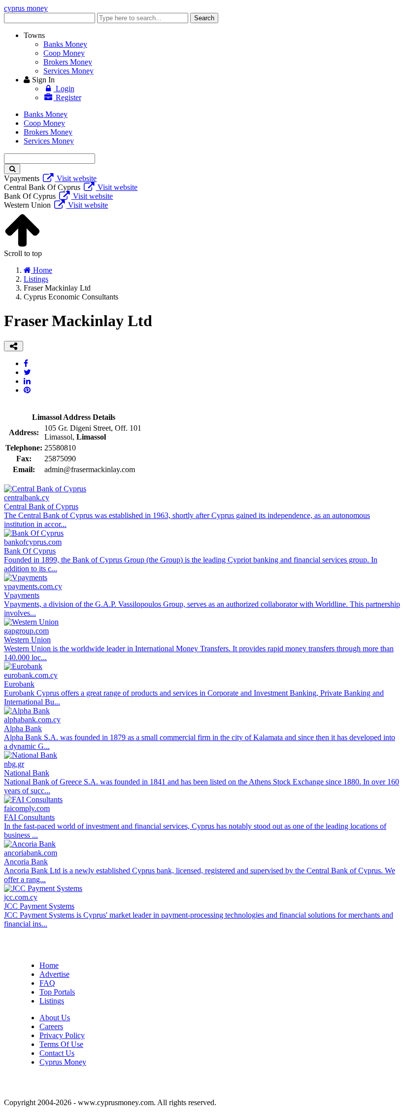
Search (204, 18)
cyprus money (26, 8)
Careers (51, 1026)
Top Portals (57, 992)
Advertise (54, 974)
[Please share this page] (13, 346)
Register (67, 97)
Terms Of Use (61, 1044)
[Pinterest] (27, 390)
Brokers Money (67, 62)
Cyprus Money (62, 1062)
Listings (51, 1001)
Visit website (76, 178)
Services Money (68, 71)
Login (64, 88)
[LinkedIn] (27, 381)
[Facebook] (26, 363)
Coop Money (64, 53)
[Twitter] (27, 372)
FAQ (47, 983)
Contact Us (56, 1053)
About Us (54, 1017)
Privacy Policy (62, 1035)
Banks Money (65, 44)
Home (49, 965)
